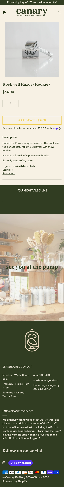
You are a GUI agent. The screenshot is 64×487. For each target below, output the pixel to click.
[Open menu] (7, 12)
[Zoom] (32, 49)
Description (9, 137)
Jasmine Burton (42, 389)
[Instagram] (3, 462)
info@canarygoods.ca (45, 380)
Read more (8, 173)
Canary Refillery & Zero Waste (24, 477)
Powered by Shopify (14, 481)
